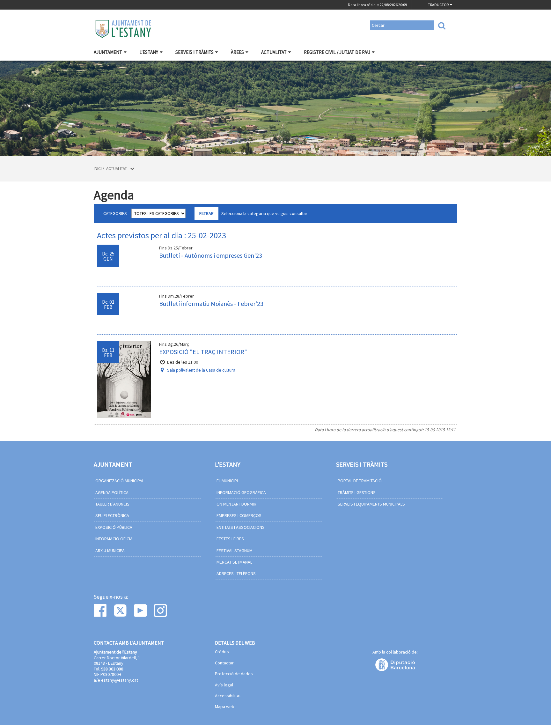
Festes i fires (230, 539)
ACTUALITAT (274, 52)
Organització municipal (119, 481)
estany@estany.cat (119, 680)
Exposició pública (113, 527)
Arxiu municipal (111, 550)
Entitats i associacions (241, 527)
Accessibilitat (228, 696)
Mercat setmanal (234, 562)
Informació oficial (115, 539)
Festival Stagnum (235, 550)
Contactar (224, 663)
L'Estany (148, 52)
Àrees (237, 52)
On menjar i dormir (236, 504)
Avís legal (224, 685)
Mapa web (224, 706)
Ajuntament (108, 52)
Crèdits (222, 652)
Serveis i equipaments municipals (371, 504)
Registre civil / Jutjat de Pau (337, 52)
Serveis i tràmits (194, 52)
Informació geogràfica (241, 492)
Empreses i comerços (239, 515)
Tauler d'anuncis (112, 504)
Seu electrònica (112, 515)
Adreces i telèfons (236, 573)
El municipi (227, 481)
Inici (98, 168)
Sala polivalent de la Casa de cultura (201, 370)
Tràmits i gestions (357, 492)
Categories (115, 213)
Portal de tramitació (360, 481)
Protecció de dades (234, 674)
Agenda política (112, 492)
